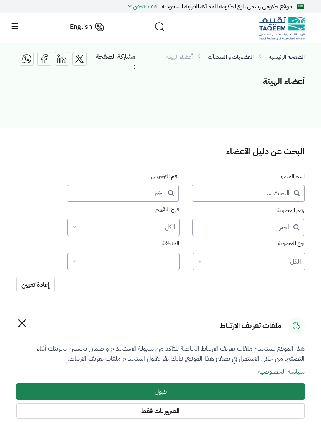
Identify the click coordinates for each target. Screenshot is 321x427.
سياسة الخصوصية (281, 372)
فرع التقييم (167, 209)
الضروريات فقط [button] (160, 411)
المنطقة (170, 243)
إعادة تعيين (35, 285)
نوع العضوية (291, 243)
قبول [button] (161, 392)
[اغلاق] (22, 323)
